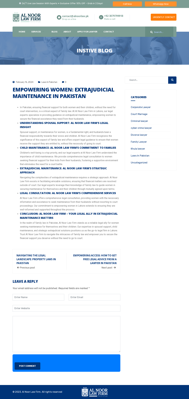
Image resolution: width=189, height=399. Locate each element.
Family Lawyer (139, 141)
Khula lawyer (138, 148)
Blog (54, 31)
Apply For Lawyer (87, 31)
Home (22, 31)
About (67, 31)
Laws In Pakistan (49, 82)
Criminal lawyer (139, 121)
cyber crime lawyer (141, 128)
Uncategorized (139, 162)
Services (36, 31)
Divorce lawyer (139, 134)
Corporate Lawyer (141, 107)
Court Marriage (139, 114)
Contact (109, 31)
